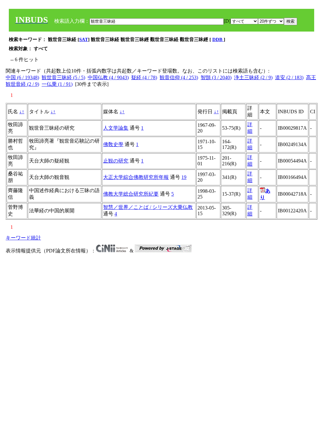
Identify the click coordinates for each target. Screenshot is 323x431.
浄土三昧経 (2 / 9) (253, 77)
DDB (218, 39)
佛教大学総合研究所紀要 (131, 194)
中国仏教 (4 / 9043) (108, 77)
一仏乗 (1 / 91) (57, 84)
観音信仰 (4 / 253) (179, 77)
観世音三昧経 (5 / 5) (63, 77)
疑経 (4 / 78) (144, 77)
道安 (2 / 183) (289, 77)
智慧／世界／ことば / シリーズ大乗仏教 (148, 207)
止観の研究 (115, 160)
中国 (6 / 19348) (22, 77)
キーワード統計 (23, 237)
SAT (83, 39)
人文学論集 (115, 128)
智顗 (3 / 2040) (216, 77)
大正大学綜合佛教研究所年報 (136, 177)
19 (183, 177)
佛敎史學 (113, 144)
